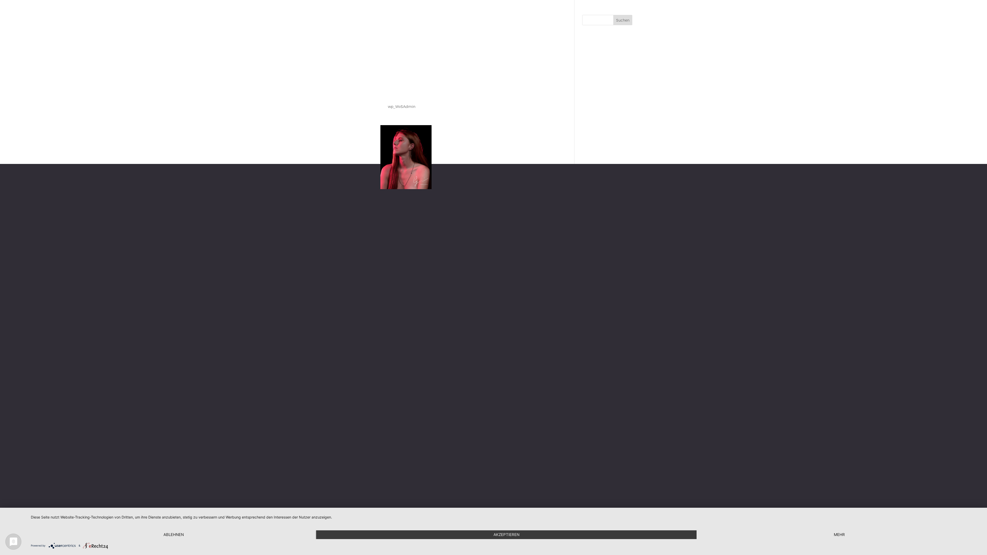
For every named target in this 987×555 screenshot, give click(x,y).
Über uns (837, 10)
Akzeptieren (506, 534)
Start (771, 10)
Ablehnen (173, 534)
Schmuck (790, 10)
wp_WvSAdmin (401, 106)
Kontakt (881, 10)
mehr (839, 534)
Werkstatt (814, 10)
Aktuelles (859, 10)
